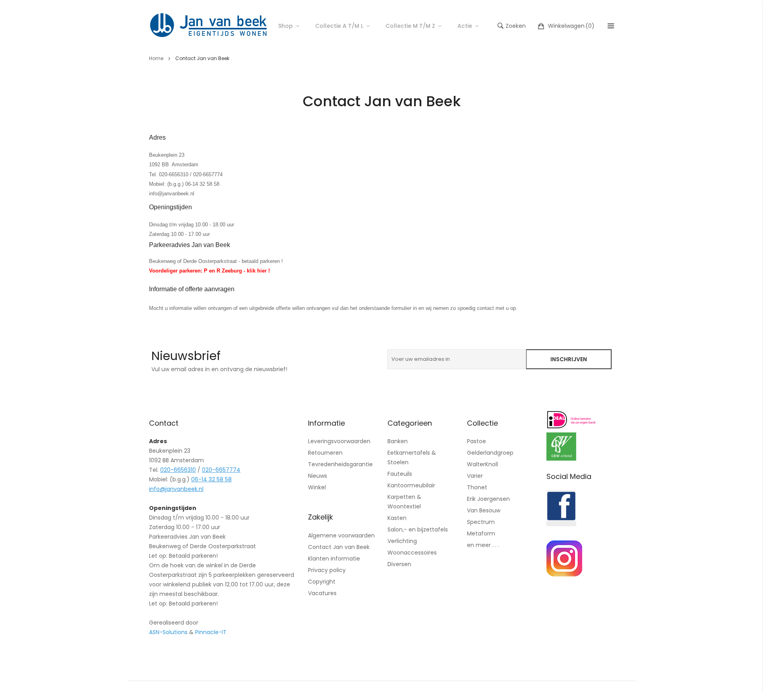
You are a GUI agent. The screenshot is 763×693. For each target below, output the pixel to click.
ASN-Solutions (168, 632)
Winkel (317, 487)
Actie (464, 26)
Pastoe (476, 441)
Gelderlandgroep (490, 453)
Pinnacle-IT (211, 632)
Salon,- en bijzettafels (417, 529)
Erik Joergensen (488, 499)
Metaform (481, 533)
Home (157, 58)
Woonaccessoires (412, 553)
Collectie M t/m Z (410, 26)
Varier (475, 476)
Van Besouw (483, 510)
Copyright (321, 582)
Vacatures (322, 593)
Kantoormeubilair (411, 485)
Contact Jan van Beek (339, 547)
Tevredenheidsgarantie (340, 464)
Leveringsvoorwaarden (339, 441)
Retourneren (325, 453)
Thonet (477, 487)
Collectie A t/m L (339, 26)
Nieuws (317, 476)
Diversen (399, 564)
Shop (285, 26)
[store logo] (208, 26)
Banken (397, 441)
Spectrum (481, 522)
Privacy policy (327, 570)
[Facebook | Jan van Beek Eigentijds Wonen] (561, 524)
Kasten (397, 518)
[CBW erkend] (561, 458)
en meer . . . (483, 545)
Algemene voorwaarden (341, 535)
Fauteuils (399, 474)
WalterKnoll (482, 464)
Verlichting (402, 541)
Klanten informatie (334, 559)
